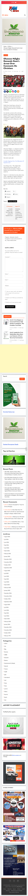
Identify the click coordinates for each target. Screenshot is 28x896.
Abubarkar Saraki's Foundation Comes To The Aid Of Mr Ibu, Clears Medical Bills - (13, 238)
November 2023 (8, 630)
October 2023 (7, 633)
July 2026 (6, 539)
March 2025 (7, 584)
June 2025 (6, 576)
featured (6, 666)
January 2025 (7, 590)
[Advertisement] (14, 358)
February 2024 (7, 621)
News (5, 686)
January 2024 (7, 624)
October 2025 (7, 565)
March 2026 (7, 551)
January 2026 (7, 556)
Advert (5, 643)
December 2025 (7, 559)
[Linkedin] (15, 91)
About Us (9, 889)
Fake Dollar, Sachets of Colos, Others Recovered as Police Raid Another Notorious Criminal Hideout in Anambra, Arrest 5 (14, 473)
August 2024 (7, 604)
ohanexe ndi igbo (12, 201)
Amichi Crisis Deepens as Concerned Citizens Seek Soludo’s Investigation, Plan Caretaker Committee (17, 322)
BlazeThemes (19, 886)
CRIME (5, 655)
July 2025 (6, 573)
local (5, 680)
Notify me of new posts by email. (13, 302)
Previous (5, 464)
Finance (6, 669)
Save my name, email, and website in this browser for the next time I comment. (13, 293)
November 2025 (8, 562)
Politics (5, 55)
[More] (18, 91)
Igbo (5, 674)
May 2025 (6, 579)
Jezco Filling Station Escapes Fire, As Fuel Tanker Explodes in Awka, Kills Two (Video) (14, 478)
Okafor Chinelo (8, 71)
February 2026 (7, 553)
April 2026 (6, 548)
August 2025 (7, 570)
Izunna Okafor (14, 327)
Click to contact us (16, 755)
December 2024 (8, 593)
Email (6, 280)
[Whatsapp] (10, 91)
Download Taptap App (8, 412)
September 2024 (8, 601)
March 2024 (7, 618)
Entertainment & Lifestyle (9, 663)
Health (5, 671)
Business (6, 652)
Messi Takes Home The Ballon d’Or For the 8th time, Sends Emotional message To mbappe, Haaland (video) (14, 511)
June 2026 (6, 542)
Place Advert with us (14, 892)
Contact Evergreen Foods (10, 444)
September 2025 (8, 567)
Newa (5, 683)
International (7, 677)
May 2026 (6, 545)
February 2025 (7, 587)
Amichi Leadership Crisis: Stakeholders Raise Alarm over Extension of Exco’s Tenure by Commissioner (16, 335)
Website (7, 285)
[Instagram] (13, 91)
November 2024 (8, 596)
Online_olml (7, 521)
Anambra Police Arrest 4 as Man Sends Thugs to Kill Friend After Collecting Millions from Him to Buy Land (14, 483)
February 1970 (7, 635)
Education (6, 657)
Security (6, 694)
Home (4, 889)
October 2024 (7, 599)
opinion (6, 689)
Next (23, 464)
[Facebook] (5, 91)
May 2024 (6, 613)
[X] (7, 91)
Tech (5, 700)
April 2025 (6, 582)
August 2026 (7, 536)
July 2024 (6, 607)
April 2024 (6, 616)
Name (7, 274)
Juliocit (5, 504)
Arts (5, 646)
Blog (5, 649)
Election (6, 660)
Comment (7, 257)
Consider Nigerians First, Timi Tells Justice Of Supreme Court (14, 161)
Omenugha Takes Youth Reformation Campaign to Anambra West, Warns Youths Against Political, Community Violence (14, 489)
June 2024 (6, 610)
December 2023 (7, 627)
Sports (5, 697)
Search (5, 376)
